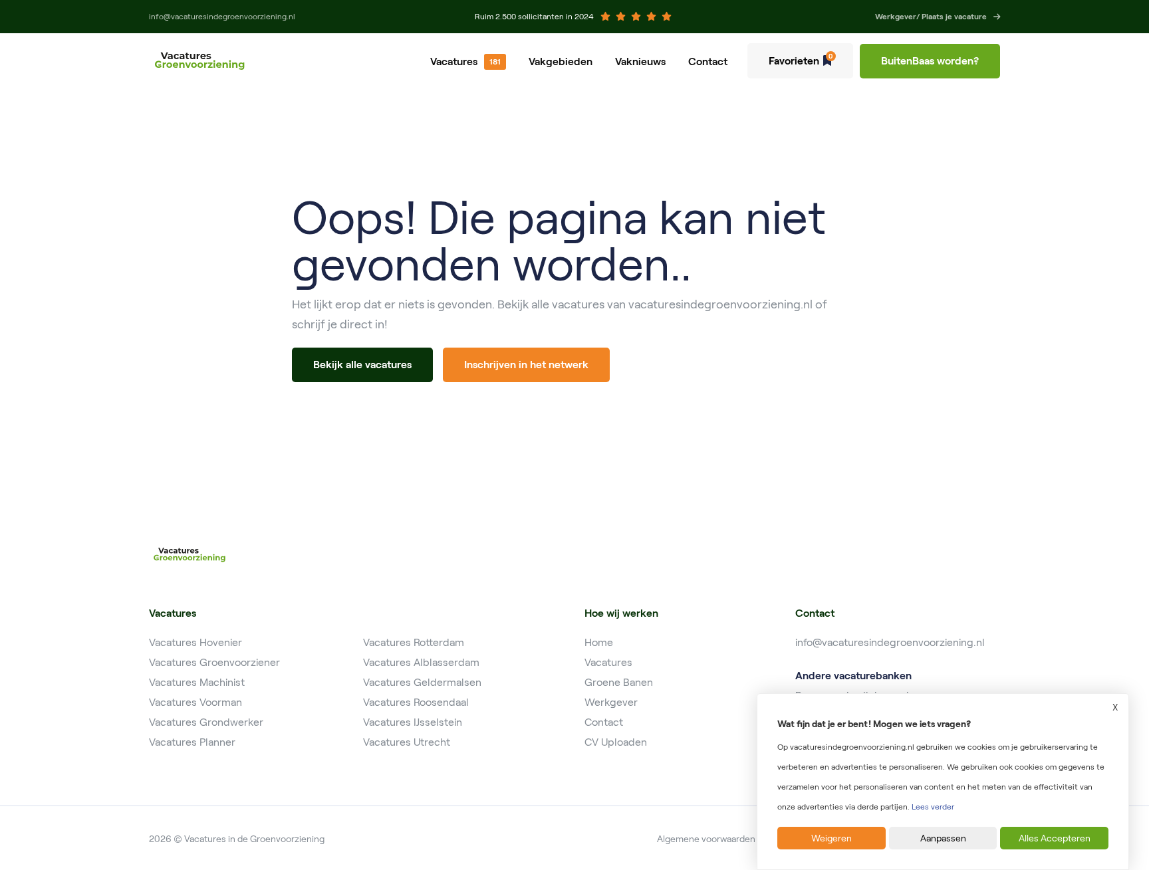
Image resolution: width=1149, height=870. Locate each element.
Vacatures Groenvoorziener (214, 662)
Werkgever (611, 702)
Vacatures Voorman (195, 702)
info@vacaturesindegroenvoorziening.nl (890, 642)
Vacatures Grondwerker (206, 722)
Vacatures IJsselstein (412, 722)
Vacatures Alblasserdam (421, 662)
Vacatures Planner (192, 742)
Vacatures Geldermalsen (422, 682)
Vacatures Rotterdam (413, 642)
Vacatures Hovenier (195, 642)
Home (598, 642)
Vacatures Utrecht (406, 742)
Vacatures (453, 61)
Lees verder (933, 806)
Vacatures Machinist (197, 682)
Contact (707, 61)
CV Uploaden (615, 742)
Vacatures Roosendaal (416, 702)
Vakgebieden (560, 61)
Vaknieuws (640, 61)
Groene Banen (618, 682)
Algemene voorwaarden (706, 838)
